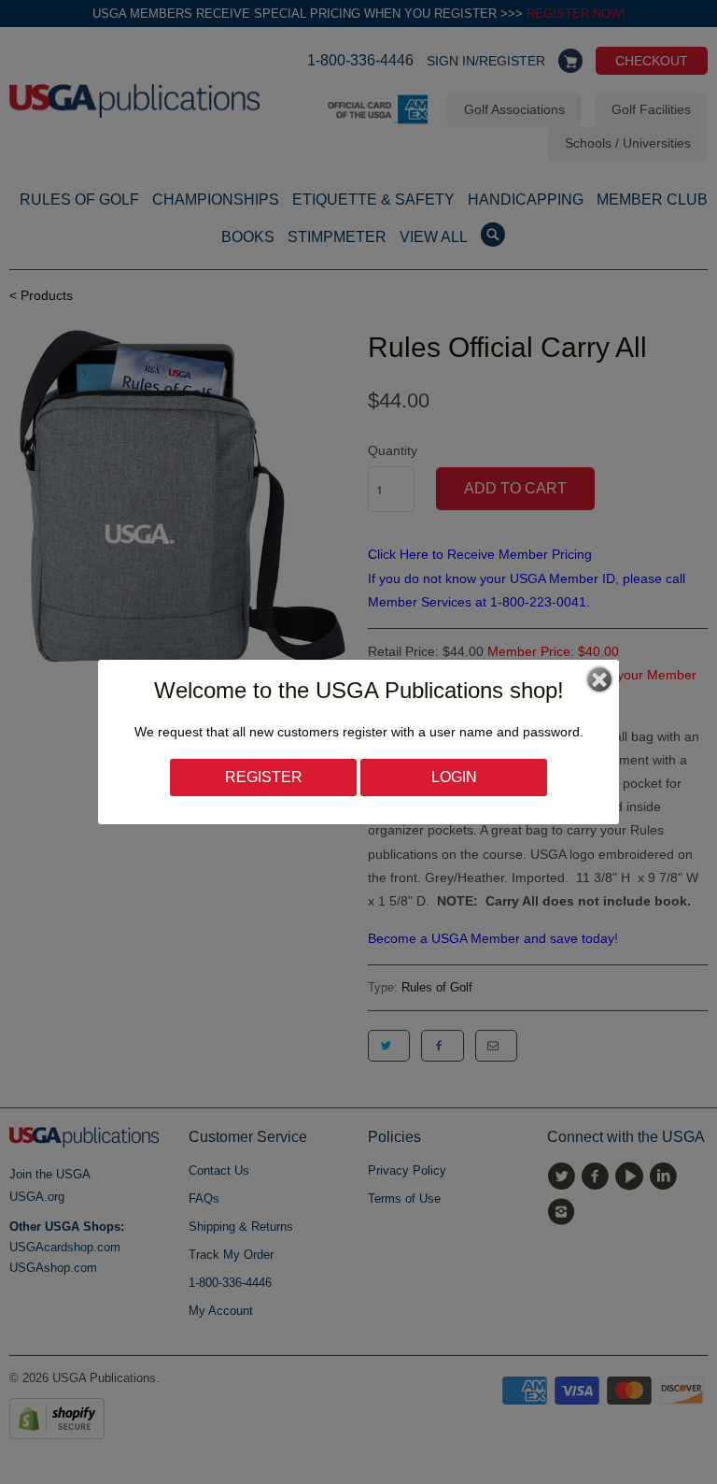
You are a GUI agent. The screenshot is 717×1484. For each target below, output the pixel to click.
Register (263, 777)
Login (454, 777)
